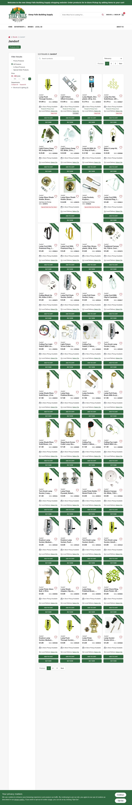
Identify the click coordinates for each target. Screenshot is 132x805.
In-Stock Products (19, 67)
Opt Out (120, 801)
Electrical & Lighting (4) (20, 87)
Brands (31, 27)
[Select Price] (29, 79)
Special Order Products (21, 69)
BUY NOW (48, 122)
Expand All (23, 84)
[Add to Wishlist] (55, 96)
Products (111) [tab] (14, 47)
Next (120, 63)
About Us (120, 27)
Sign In (109, 14)
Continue (120, 795)
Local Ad (38, 27)
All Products (17, 64)
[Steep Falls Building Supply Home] (17, 15)
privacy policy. (19, 799)
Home (10, 27)
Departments (19, 27)
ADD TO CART (48, 118)
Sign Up (117, 14)
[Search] (102, 14)
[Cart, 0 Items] (123, 15)
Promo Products (18, 60)
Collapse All (14, 84)
